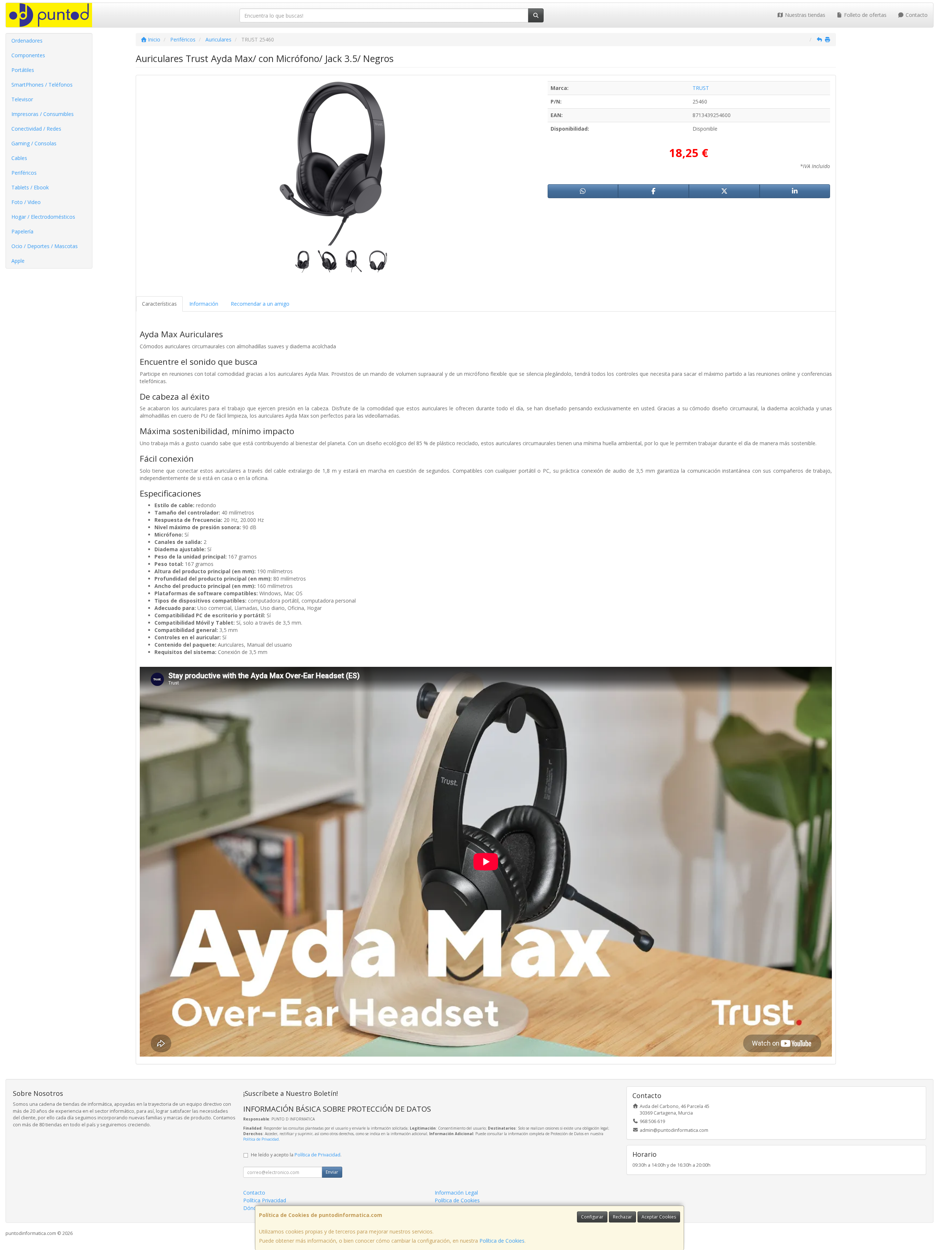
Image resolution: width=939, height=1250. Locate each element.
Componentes (28, 55)
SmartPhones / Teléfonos (42, 84)
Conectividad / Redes (36, 128)
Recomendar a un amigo (260, 303)
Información (203, 303)
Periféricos (24, 172)
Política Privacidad (264, 1200)
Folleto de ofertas (865, 14)
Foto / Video (26, 202)
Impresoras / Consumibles (42, 113)
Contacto (916, 14)
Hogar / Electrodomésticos (43, 216)
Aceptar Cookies (659, 1217)
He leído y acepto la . (296, 1155)
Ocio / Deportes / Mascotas (44, 246)
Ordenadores (27, 40)
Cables (19, 158)
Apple (18, 260)
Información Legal (456, 1192)
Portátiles (22, 69)
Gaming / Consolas (33, 143)
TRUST (701, 87)
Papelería (22, 231)
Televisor (22, 99)
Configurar (592, 1217)
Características (159, 303)
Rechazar (622, 1217)
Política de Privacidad (261, 1139)
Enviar (332, 1172)
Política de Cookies (502, 1240)
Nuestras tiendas (804, 14)
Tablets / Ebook (30, 187)
